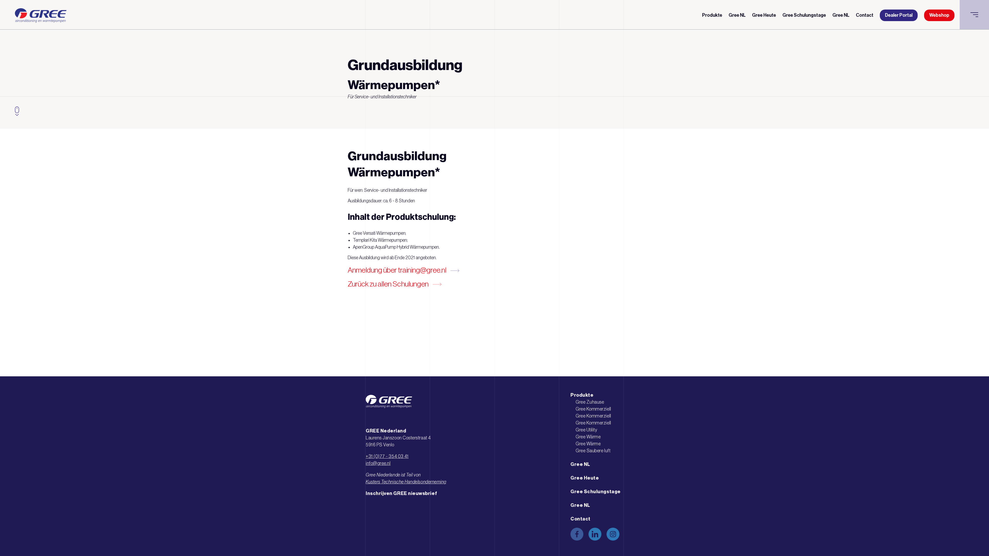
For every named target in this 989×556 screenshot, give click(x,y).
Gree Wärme (588, 436)
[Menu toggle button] (974, 14)
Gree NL (737, 15)
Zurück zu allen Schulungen (388, 284)
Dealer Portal (899, 15)
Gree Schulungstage (804, 15)
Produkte (712, 15)
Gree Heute (764, 15)
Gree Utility (586, 429)
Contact (864, 15)
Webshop (939, 15)
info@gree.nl (378, 463)
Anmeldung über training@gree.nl (397, 270)
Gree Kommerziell (593, 409)
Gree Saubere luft (593, 450)
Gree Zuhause (590, 402)
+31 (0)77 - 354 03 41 (387, 456)
